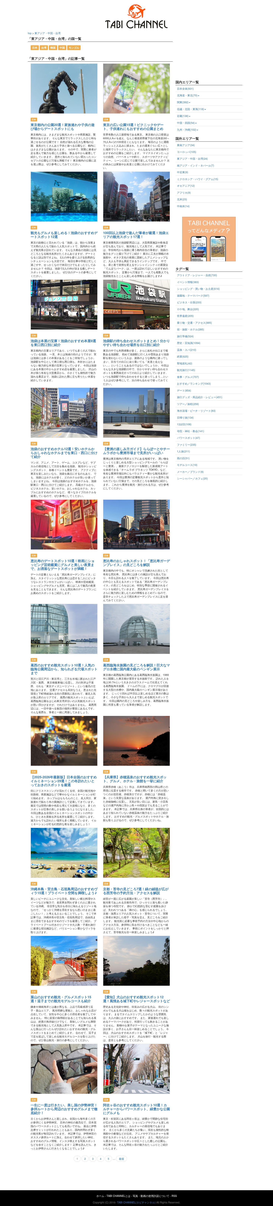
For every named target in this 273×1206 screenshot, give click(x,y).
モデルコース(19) (187, 465)
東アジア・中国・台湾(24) (192, 158)
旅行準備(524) (185, 336)
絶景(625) (182, 356)
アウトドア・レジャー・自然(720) (197, 275)
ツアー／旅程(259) (188, 404)
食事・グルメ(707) (188, 377)
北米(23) (182, 199)
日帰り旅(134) (185, 417)
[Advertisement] (203, 54)
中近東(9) (182, 172)
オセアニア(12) (186, 185)
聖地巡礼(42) (184, 363)
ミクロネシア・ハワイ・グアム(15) (197, 179)
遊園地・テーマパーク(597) (193, 295)
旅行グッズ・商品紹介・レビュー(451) (199, 397)
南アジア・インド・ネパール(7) (195, 165)
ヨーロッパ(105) (186, 152)
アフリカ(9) (184, 192)
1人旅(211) (183, 451)
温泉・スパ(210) (186, 350)
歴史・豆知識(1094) (188, 343)
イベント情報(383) (188, 282)
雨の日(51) (183, 458)
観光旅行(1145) (186, 370)
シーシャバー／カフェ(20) (192, 478)
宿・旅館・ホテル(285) (190, 329)
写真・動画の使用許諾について (151, 1196)
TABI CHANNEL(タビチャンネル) (136, 1202)
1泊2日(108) (184, 424)
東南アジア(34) (186, 145)
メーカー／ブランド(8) (190, 472)
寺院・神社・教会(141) (190, 431)
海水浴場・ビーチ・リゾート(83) (196, 410)
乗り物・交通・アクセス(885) (194, 322)
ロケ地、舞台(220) (188, 309)
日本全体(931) (185, 88)
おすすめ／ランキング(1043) (194, 383)
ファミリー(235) (186, 444)
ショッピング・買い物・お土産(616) (198, 289)
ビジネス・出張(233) (189, 302)
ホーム (100, 1196)
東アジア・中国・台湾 (48, 33)
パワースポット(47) (188, 438)
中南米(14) (183, 206)
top (30, 33)
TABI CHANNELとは (118, 1196)
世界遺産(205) (185, 316)
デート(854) (184, 390)
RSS (174, 1196)
